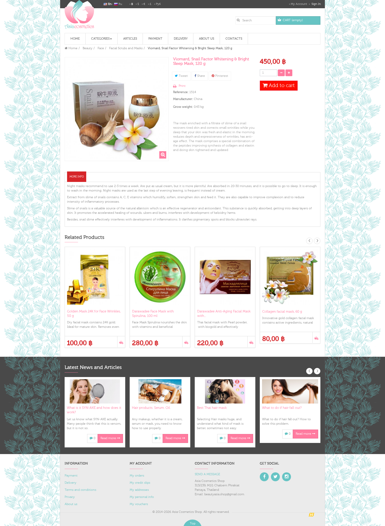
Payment (71, 475)
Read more (108, 438)
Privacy (70, 497)
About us (71, 504)
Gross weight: (183, 107)
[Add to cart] (121, 341)
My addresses (139, 490)
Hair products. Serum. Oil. (151, 408)
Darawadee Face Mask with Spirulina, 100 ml (153, 314)
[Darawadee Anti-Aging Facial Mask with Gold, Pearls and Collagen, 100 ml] (225, 277)
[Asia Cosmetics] (79, 14)
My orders (137, 475)
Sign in (316, 4)
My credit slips (140, 483)
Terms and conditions (80, 490)
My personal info (142, 497)
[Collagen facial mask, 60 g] (290, 277)
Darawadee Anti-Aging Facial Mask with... (223, 314)
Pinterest (221, 76)
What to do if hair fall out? (281, 408)
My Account (299, 4)
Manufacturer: (183, 99)
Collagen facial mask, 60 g (282, 312)
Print (182, 86)
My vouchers (139, 504)
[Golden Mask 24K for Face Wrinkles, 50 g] (95, 277)
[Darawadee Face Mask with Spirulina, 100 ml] (160, 277)
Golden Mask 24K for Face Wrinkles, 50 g (94, 314)
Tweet (183, 76)
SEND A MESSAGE (207, 474)
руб (158, 4)
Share (200, 76)
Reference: (180, 92)
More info (77, 176)
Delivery (70, 483)
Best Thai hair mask (212, 408)
